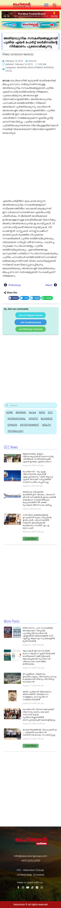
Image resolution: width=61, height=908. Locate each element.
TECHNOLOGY (15, 431)
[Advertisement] (30, 167)
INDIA (42, 412)
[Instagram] (23, 887)
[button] (46, 5)
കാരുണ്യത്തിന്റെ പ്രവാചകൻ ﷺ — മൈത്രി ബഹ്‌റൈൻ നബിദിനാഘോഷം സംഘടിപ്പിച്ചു (40, 732)
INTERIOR (48, 67)
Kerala (32, 412)
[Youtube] (27, 887)
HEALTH (46, 424)
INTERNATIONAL (17, 418)
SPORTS (33, 418)
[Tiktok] (32, 887)
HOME (9, 412)
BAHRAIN (22, 67)
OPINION (12, 424)
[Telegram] (37, 887)
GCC (50, 412)
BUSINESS (47, 418)
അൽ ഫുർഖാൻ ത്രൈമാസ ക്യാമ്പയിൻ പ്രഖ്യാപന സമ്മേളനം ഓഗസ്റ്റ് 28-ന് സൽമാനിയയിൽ (37, 695)
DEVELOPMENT (35, 67)
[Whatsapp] (42, 887)
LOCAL (8, 71)
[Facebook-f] (18, 887)
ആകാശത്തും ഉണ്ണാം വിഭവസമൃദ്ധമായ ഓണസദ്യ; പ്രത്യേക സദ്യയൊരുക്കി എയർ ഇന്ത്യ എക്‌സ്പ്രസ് (38, 457)
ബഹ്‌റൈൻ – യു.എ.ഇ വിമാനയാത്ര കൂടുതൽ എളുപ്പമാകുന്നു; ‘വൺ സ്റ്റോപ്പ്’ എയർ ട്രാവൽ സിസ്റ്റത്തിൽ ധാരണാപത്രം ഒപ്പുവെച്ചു (38, 476)
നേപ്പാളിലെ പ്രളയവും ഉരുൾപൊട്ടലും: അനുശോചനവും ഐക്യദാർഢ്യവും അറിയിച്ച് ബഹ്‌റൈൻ (40, 677)
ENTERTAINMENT (29, 424)
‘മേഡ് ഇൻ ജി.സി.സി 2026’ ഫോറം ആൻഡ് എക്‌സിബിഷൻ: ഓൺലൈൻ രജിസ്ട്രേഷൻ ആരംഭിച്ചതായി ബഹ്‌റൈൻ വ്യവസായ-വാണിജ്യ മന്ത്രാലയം (39, 657)
